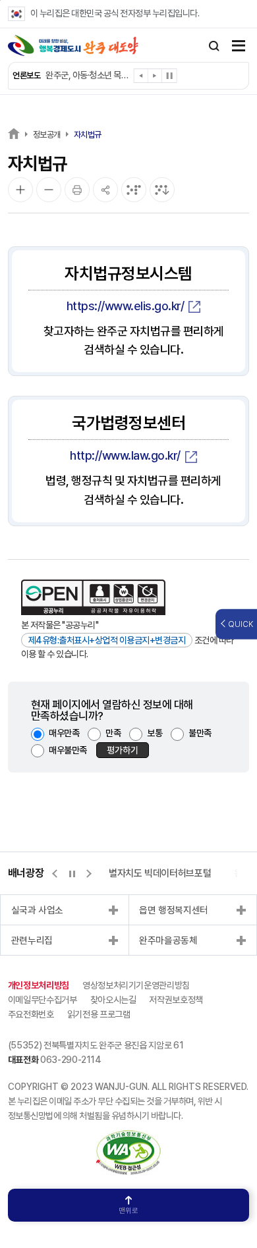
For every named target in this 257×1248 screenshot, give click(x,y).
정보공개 (47, 135)
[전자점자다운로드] (162, 189)
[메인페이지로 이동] (73, 45)
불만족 (200, 733)
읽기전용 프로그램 (98, 1014)
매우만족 (64, 733)
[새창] (128, 1136)
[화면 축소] (48, 189)
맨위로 (128, 1211)
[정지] (169, 75)
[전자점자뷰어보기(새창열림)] (133, 189)
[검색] (214, 46)
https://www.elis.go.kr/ (126, 306)
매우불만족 (68, 750)
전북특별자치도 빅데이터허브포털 (147, 873)
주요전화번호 (31, 1014)
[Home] (14, 133)
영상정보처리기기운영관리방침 (136, 985)
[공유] (105, 189)
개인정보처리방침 (38, 985)
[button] (141, 78)
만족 (113, 733)
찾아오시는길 (113, 999)
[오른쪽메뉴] (238, 47)
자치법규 (87, 135)
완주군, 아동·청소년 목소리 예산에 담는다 (88, 75)
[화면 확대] (20, 189)
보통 (154, 733)
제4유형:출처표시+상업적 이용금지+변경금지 (107, 640)
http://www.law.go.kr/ (125, 455)
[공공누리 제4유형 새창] (93, 597)
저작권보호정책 (176, 999)
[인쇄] (77, 189)
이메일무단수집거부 (42, 999)
